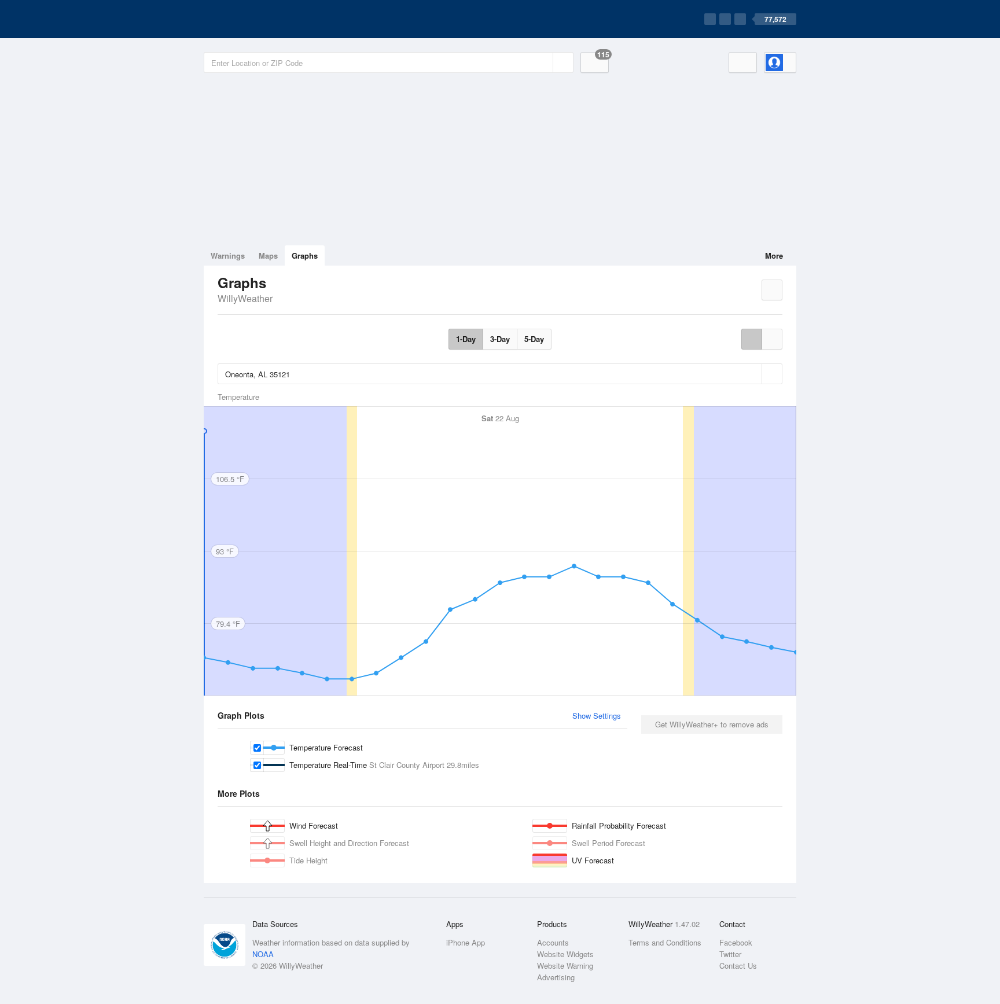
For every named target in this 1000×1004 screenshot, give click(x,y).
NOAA (263, 953)
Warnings (228, 255)
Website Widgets (565, 953)
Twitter (730, 953)
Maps (268, 255)
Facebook (735, 942)
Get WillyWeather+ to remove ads (712, 724)
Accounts (553, 942)
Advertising (556, 977)
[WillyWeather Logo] (258, 19)
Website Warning (565, 965)
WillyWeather (245, 298)
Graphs (305, 255)
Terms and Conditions (664, 942)
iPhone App (465, 942)
